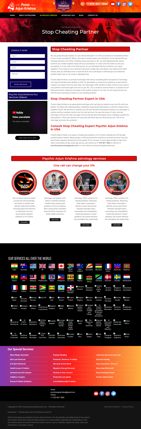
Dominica (117, 309)
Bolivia (89, 337)
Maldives (127, 270)
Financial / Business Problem (65, 359)
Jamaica (108, 290)
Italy (51, 300)
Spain (14, 300)
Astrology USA (68, 15)
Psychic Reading (60, 355)
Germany (23, 301)
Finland (14, 308)
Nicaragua (33, 337)
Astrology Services (48, 15)
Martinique (108, 309)
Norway (33, 300)
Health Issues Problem (19, 368)
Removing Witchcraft (105, 368)
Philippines (61, 281)
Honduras (23, 337)
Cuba (80, 323)
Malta (61, 308)
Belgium (80, 300)
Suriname (33, 291)
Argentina (117, 337)
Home (12, 15)
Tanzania (98, 281)
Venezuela (61, 337)
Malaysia (33, 281)
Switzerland (127, 290)
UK (42, 270)
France (14, 291)
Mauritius (98, 270)
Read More (24, 222)
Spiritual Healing (103, 359)
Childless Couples (17, 377)
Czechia (98, 300)
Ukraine (126, 300)
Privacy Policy (127, 407)
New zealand (80, 270)
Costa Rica (42, 337)
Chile (98, 337)
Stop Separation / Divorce (107, 364)
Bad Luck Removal (17, 359)
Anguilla (52, 323)
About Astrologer (27, 15)
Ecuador (70, 337)
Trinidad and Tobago (89, 312)
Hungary (24, 308)
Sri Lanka (70, 281)
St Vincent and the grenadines (99, 314)
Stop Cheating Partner (105, 373)
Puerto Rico (98, 290)
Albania (70, 308)
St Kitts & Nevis (42, 324)
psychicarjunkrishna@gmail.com (64, 146)
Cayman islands (99, 324)
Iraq (45, 297)
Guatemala (117, 324)
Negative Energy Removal (64, 368)
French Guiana (79, 309)
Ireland (23, 291)
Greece (61, 300)
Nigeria (79, 281)
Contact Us (93, 15)
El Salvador (14, 337)
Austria (89, 300)
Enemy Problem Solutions (21, 381)
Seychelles (89, 270)
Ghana (14, 281)
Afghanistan (43, 281)
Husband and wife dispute (20, 373)
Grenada (52, 291)
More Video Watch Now (27, 138)
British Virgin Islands (70, 327)
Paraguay (108, 337)
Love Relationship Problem (64, 381)
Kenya (89, 282)
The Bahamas (89, 324)
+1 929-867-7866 (103, 143)
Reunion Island (108, 270)
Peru (80, 337)
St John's (24, 324)
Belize (127, 323)
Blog (81, 15)
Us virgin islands (61, 324)
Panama (80, 289)
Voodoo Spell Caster (104, 377)
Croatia (117, 300)
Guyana (42, 291)
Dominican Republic (70, 291)
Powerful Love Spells (62, 377)
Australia (24, 270)
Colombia (51, 337)
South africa (70, 270)
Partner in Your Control (62, 373)
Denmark (108, 281)
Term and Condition (112, 407)
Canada (61, 270)
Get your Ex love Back (62, 364)
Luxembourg (43, 309)
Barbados (89, 290)
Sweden (117, 281)
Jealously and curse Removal (108, 355)
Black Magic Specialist (19, 355)
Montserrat (14, 324)
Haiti (23, 281)
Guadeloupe (127, 309)
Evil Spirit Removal (18, 364)
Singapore (117, 290)
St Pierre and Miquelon (108, 327)
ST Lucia (61, 291)
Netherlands (127, 281)
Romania (108, 301)
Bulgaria (52, 308)
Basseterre (33, 324)
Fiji (33, 270)
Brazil (127, 337)
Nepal (52, 281)
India (14, 270)
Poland (70, 300)
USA (51, 270)
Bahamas (117, 270)
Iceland (33, 308)
